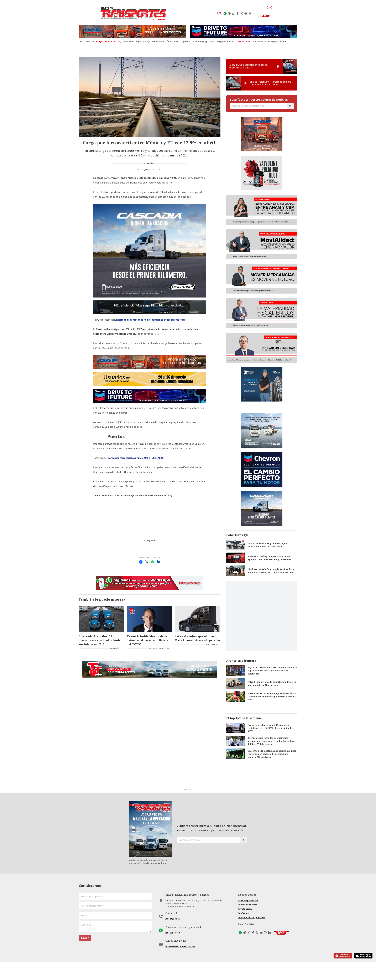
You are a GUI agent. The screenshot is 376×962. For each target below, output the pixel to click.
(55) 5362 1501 (172, 919)
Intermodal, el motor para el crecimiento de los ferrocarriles (150, 319)
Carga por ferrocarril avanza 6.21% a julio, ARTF (135, 458)
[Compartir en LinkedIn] (158, 562)
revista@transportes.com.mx (180, 946)
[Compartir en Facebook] (141, 562)
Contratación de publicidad (251, 917)
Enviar (85, 938)
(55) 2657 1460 (172, 932)
